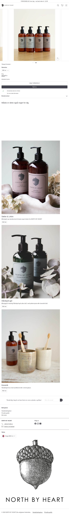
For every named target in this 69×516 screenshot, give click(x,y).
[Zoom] (57, 58)
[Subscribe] (61, 400)
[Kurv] (62, 5)
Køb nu (34, 87)
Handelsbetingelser (6, 411)
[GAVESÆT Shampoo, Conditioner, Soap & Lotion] (12, 119)
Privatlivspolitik (5, 413)
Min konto (4, 415)
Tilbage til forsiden (6, 64)
